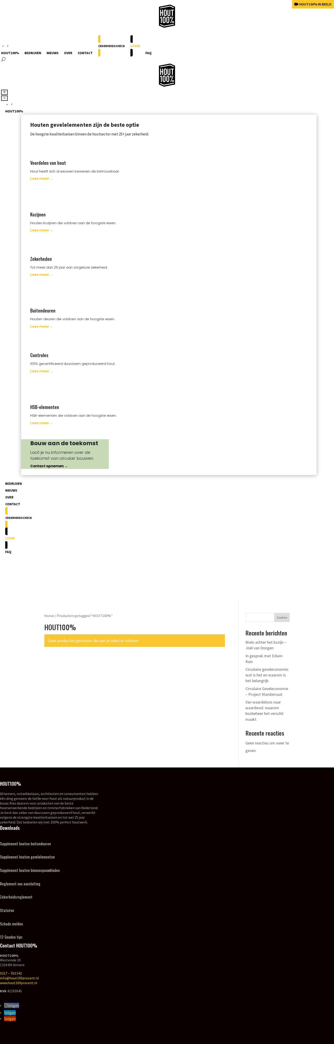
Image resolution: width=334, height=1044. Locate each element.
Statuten (7, 910)
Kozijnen (38, 214)
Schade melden (11, 924)
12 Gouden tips (11, 937)
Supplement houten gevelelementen (27, 857)
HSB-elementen (44, 407)
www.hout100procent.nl (18, 982)
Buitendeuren (42, 310)
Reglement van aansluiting (20, 884)
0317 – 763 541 (11, 973)
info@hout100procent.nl (19, 978)
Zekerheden (41, 258)
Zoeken (282, 617)
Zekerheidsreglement (16, 897)
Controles (39, 355)
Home (49, 615)
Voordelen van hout (48, 162)
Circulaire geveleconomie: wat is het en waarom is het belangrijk (267, 675)
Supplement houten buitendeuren (25, 843)
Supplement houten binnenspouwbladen (30, 870)
